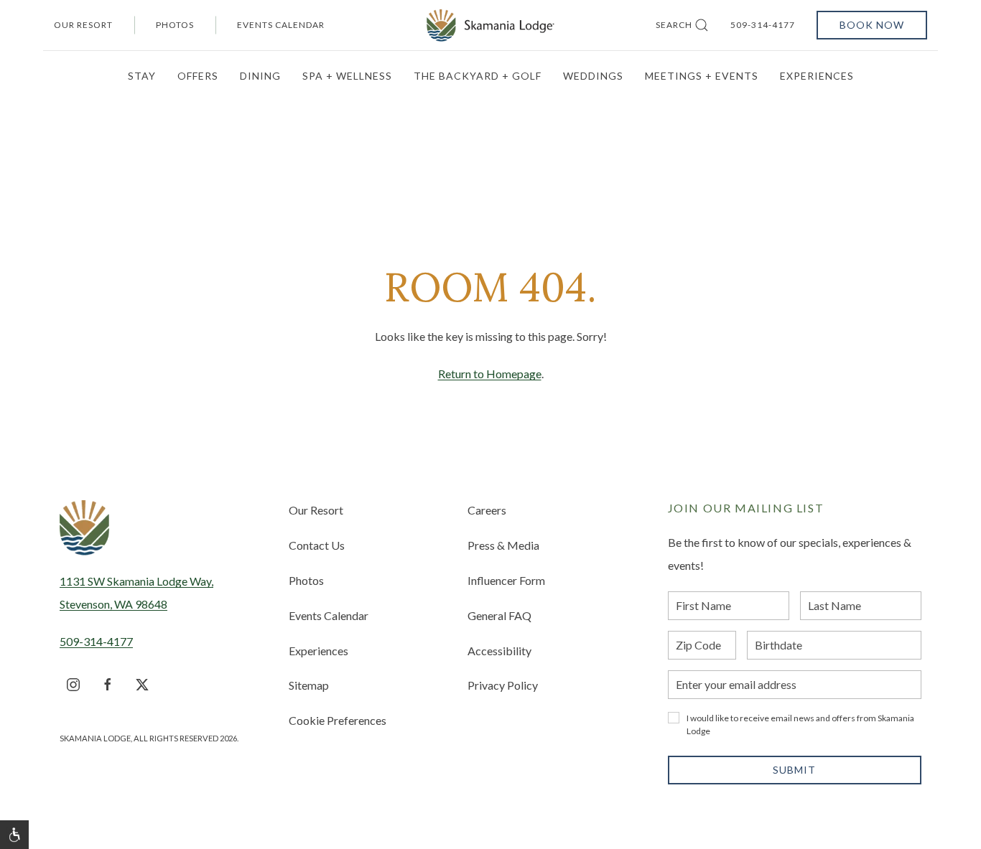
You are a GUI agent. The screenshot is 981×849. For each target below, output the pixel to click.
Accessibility (499, 650)
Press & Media (503, 545)
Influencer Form (506, 580)
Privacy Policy (503, 685)
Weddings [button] (593, 76)
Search (674, 24)
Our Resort (83, 24)
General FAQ (499, 615)
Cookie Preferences (337, 720)
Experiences (318, 650)
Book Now (872, 25)
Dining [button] (260, 76)
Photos (175, 24)
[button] (14, 834)
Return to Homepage (489, 373)
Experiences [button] (817, 76)
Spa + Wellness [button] (347, 76)
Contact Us (317, 545)
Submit (794, 770)
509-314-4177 (762, 24)
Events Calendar (281, 24)
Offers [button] (197, 76)
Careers (487, 510)
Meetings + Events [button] (701, 76)
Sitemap (309, 685)
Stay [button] (142, 76)
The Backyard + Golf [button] (477, 76)
